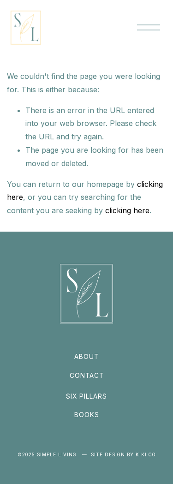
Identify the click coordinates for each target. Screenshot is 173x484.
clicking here (127, 210)
